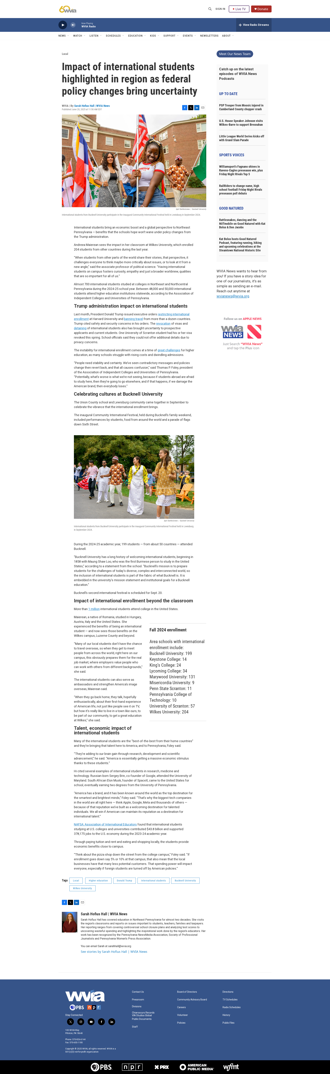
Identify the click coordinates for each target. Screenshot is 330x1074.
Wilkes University (82, 888)
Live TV (240, 9)
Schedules (113, 35)
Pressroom (138, 999)
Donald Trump (124, 880)
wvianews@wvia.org (233, 296)
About (226, 35)
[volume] (73, 25)
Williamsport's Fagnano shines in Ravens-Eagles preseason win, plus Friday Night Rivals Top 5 (241, 170)
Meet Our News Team (235, 54)
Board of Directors (187, 992)
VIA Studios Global (142, 1015)
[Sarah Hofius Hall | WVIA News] (69, 922)
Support (169, 35)
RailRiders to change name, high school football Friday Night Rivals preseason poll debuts (240, 189)
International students (153, 880)
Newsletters (209, 35)
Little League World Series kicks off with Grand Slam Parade (241, 138)
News (62, 35)
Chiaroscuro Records (143, 1012)
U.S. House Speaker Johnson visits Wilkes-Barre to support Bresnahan (241, 122)
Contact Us (138, 992)
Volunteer (182, 1015)
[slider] (78, 25)
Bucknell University (185, 880)
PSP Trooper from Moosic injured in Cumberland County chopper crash (241, 107)
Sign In (220, 9)
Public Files (228, 1023)
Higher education (98, 880)
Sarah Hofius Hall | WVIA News (92, 105)
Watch (77, 35)
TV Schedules (230, 999)
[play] (62, 25)
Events (188, 35)
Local (65, 54)
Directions (228, 992)
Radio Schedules (232, 1007)
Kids (153, 35)
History (226, 1015)
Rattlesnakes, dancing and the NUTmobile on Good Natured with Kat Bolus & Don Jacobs (242, 223)
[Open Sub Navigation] (68, 35)
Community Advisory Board (192, 999)
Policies (181, 1023)
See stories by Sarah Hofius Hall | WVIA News (114, 952)
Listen (94, 35)
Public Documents (142, 1019)
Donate (262, 9)
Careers (181, 1007)
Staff (135, 1027)
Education (135, 35)
